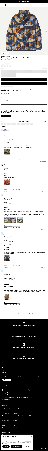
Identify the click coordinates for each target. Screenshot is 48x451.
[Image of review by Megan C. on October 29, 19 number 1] (7, 182)
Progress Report (5, 413)
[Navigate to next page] (32, 313)
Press (14, 425)
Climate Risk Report (17, 418)
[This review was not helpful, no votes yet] (45, 161)
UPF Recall (15, 427)
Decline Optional (17, 446)
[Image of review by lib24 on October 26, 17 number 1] (7, 297)
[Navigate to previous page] (15, 313)
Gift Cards (4, 427)
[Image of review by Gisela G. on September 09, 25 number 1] (7, 258)
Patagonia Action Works (7, 408)
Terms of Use (15, 420)
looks (28, 123)
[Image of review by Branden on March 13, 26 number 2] (13, 220)
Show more (3, 126)
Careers (14, 422)
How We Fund (5, 422)
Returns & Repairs (35, 390)
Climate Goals (5, 418)
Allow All (6, 446)
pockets (13, 123)
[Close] (31, 436)
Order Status (13, 390)
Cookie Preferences (6, 399)
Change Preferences (27, 446)
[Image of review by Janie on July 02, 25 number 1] (7, 151)
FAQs (5, 390)
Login (5, 393)
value (32, 123)
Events (3, 425)
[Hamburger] (45, 5)
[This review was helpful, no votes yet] (43, 161)
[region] (17, 442)
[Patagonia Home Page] (5, 5)
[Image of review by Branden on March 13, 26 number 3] (20, 220)
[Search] (40, 5)
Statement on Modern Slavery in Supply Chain (22, 415)
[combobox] (5, 121)
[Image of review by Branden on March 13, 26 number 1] (7, 220)
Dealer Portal (15, 411)
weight (8, 123)
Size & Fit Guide (23, 390)
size (5, 123)
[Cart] (42, 5)
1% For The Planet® (6, 420)
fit (1, 123)
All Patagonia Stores (6, 432)
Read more (6, 215)
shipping (23, 123)
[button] (24, 31)
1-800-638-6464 (33, 397)
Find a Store (4, 430)
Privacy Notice (15, 413)
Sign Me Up (6, 379)
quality (18, 123)
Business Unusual (5, 415)
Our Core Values (5, 411)
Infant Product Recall (17, 430)
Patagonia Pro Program (17, 408)
